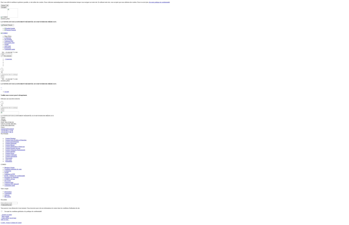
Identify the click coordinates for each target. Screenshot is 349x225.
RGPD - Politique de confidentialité (14, 176)
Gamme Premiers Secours (12, 148)
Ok (7, 5)
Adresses (7, 195)
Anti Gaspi (8, 159)
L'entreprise (7, 171)
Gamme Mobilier (10, 151)
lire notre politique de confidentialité (159, 2)
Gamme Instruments (11, 156)
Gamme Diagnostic (11, 143)
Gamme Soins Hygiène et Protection (15, 140)
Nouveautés (8, 158)
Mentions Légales (9, 167)
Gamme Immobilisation (12, 141)
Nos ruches (7, 180)
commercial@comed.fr (7, 129)
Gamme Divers (9, 153)
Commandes (8, 193)
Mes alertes (7, 196)
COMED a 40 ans (9, 179)
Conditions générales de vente (13, 169)
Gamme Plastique (10, 138)
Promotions (8, 161)
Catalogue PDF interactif (11, 184)
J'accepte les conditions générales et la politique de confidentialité (22, 211)
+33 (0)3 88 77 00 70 (7, 132)
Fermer (3, 5)
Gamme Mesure (10, 145)
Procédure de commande (11, 177)
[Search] (2, 77)
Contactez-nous (8, 182)
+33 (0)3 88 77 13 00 (7, 130)
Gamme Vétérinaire (11, 155)
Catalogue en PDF (9, 174)
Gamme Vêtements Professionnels (15, 150)
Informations (8, 192)
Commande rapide (9, 185)
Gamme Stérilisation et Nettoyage (15, 146)
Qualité (6, 172)
